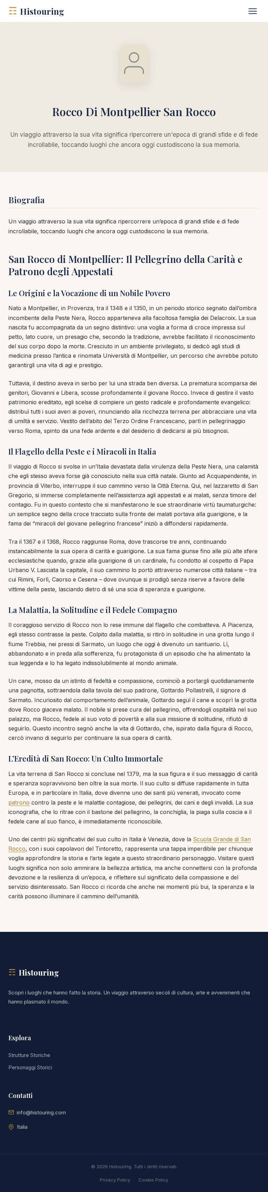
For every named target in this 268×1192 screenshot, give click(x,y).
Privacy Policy (115, 1180)
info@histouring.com (41, 1112)
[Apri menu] (253, 11)
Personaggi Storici (30, 1067)
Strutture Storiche (29, 1055)
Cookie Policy (153, 1180)
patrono (19, 802)
